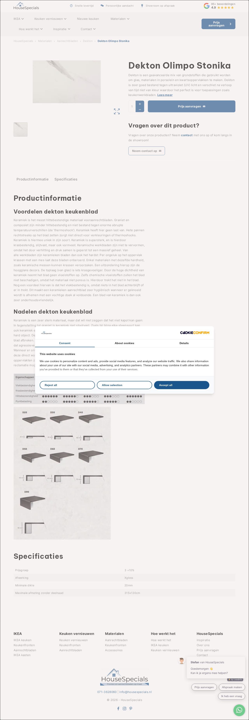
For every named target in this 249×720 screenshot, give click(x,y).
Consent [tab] (64, 343)
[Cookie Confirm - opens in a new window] (194, 332)
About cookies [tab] (124, 343)
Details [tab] (184, 343)
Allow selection (112, 385)
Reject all (51, 385)
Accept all (165, 385)
